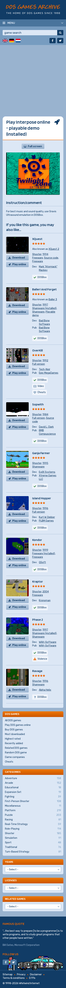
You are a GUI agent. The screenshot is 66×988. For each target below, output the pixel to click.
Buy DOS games (14, 729)
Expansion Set (33, 792)
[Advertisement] (33, 78)
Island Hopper (41, 498)
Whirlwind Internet (29, 983)
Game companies (15, 757)
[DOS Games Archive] (33, 9)
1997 (45, 304)
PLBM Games (46, 520)
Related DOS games (16, 747)
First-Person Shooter (33, 801)
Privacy (21, 974)
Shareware (38, 311)
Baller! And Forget (44, 289)
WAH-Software (47, 642)
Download (18, 257)
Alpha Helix (45, 689)
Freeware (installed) (43, 553)
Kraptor (37, 581)
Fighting (33, 796)
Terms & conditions (14, 978)
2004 (45, 591)
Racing (33, 819)
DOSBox (42, 277)
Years (9, 861)
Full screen (35, 146)
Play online (19, 264)
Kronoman (45, 600)
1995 (45, 463)
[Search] (60, 32)
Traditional (33, 847)
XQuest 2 (54, 249)
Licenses (11, 880)
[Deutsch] (11, 40)
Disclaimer (36, 974)
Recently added (14, 743)
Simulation (33, 837)
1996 (45, 508)
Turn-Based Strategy (33, 851)
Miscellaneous (33, 805)
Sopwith (38, 404)
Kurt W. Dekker (47, 517)
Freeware (37, 257)
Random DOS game (16, 752)
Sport (33, 842)
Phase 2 (37, 619)
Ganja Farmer (41, 453)
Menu (11, 23)
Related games (15, 898)
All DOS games (13, 720)
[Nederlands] (18, 40)
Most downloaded (15, 734)
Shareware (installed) (44, 308)
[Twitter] (60, 40)
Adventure (33, 778)
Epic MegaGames (48, 372)
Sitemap (7, 974)
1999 (45, 550)
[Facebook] (52, 40)
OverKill (37, 350)
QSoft (42, 562)
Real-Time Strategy (33, 824)
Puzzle (33, 815)
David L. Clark (46, 426)
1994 (45, 254)
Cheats (9, 761)
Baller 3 (53, 299)
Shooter (36, 254)
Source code (51, 257)
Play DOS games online (18, 725)
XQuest (37, 239)
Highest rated (13, 738)
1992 (45, 360)
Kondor (37, 540)
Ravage (37, 671)
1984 (45, 414)
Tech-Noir (44, 369)
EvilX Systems (47, 472)
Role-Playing (33, 828)
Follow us (10, 954)
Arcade (33, 782)
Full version (38, 364)
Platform (33, 810)
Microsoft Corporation (27, 945)
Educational (33, 787)
